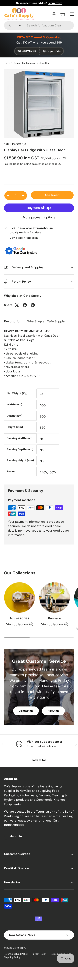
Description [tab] (12, 321)
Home (7, 63)
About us (53, 710)
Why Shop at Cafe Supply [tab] (46, 321)
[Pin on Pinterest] (33, 305)
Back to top (39, 760)
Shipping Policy (12, 957)
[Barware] (54, 597)
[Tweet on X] (17, 305)
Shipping (25, 164)
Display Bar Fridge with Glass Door (32, 63)
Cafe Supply (19, 947)
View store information (24, 237)
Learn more (55, 3)
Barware (54, 618)
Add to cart (52, 195)
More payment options (39, 217)
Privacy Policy (39, 953)
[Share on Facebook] (25, 305)
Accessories (19, 618)
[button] (62, 14)
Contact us (26, 710)
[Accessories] (19, 597)
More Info (16, 836)
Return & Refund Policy (16, 953)
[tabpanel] (39, 403)
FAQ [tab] (74, 321)
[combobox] (39, 25)
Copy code (53, 51)
